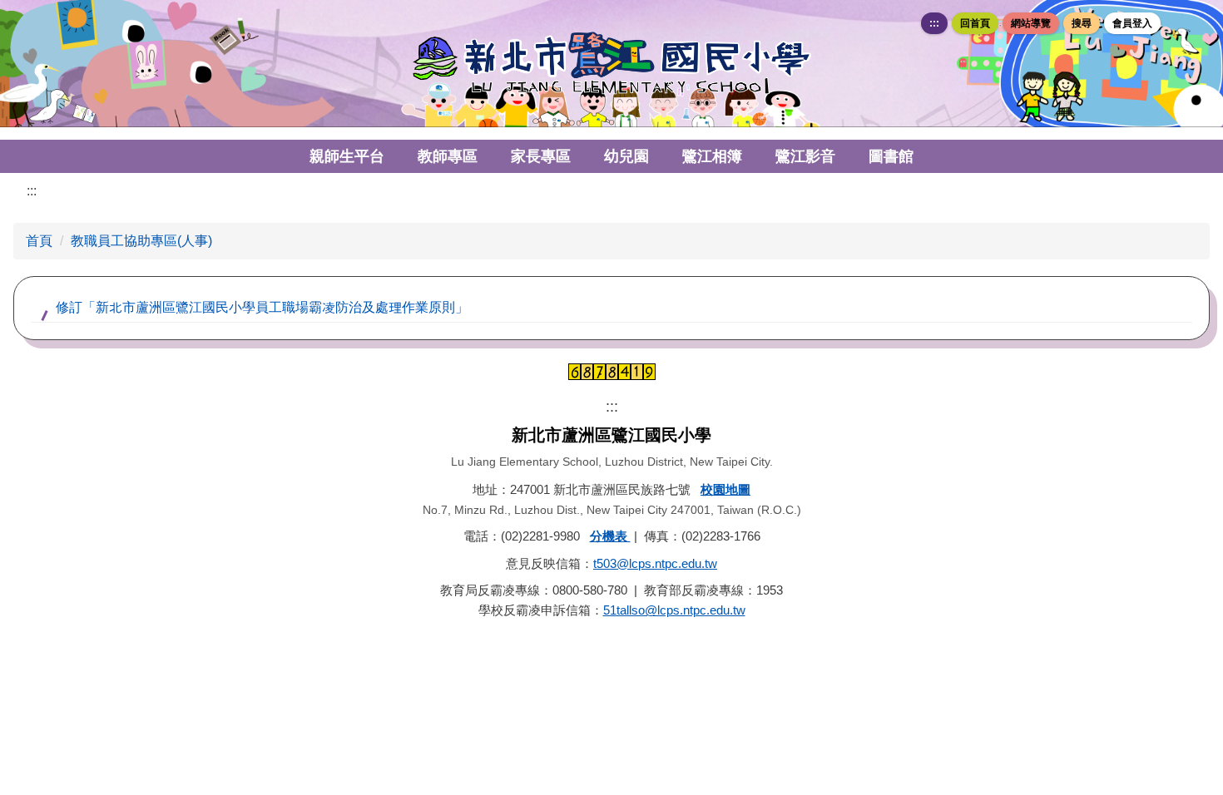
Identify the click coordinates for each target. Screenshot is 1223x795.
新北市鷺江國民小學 (611, 63)
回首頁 (975, 23)
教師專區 (448, 156)
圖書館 (891, 156)
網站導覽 (1031, 23)
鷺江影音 (805, 156)
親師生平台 (346, 156)
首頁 (39, 241)
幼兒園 (626, 156)
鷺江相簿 (712, 156)
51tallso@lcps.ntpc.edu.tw (674, 610)
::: (934, 23)
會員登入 (1132, 23)
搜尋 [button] (1082, 23)
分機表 (610, 536)
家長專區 (541, 156)
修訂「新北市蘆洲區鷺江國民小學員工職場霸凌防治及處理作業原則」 (262, 307)
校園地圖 (725, 489)
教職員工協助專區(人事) (141, 241)
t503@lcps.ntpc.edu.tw (655, 563)
